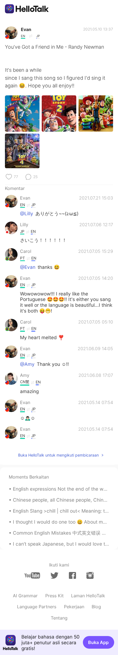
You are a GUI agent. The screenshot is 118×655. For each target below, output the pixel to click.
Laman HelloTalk (88, 595)
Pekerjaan (74, 606)
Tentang (59, 618)
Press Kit (54, 595)
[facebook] (72, 575)
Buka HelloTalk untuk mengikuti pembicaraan (58, 455)
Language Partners (36, 606)
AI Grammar (25, 595)
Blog (96, 606)
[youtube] (32, 575)
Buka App (98, 642)
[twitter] (54, 575)
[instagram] (90, 575)
